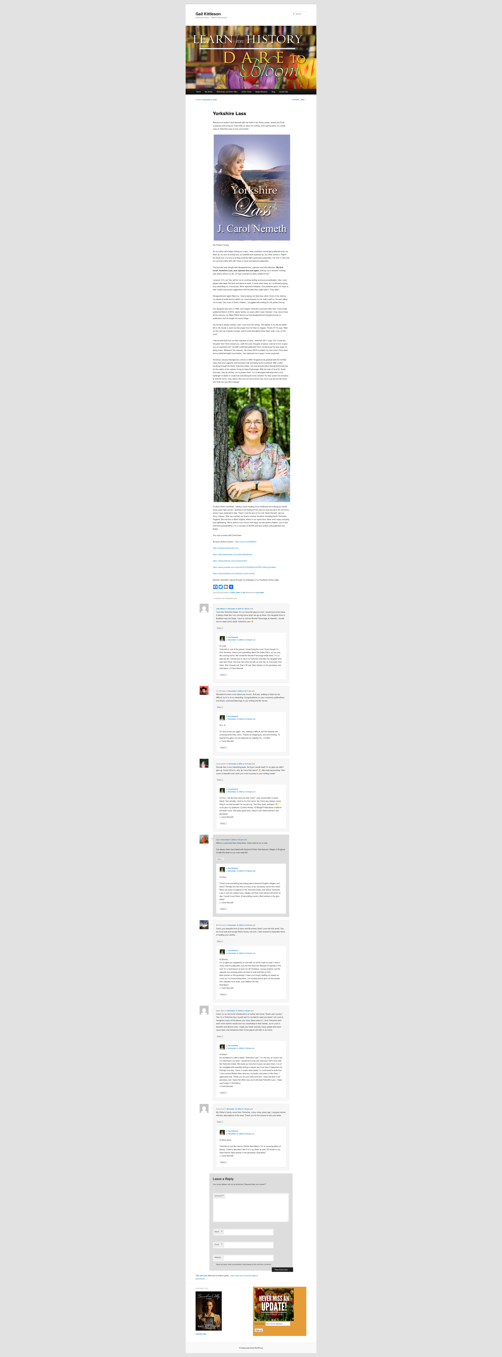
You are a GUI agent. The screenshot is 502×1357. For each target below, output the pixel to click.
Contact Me (283, 91)
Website (218, 1257)
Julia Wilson (220, 608)
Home (198, 91)
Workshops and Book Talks (227, 91)
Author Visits (246, 91)
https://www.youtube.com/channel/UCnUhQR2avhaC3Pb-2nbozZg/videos (244, 567)
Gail (244, 592)
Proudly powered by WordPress (251, 1348)
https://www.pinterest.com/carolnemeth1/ (230, 560)
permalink (260, 592)
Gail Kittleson (208, 13)
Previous (294, 99)
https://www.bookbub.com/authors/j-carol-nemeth (234, 573)
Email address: (260, 1324)
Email (219, 1244)
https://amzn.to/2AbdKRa (245, 541)
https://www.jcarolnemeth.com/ (226, 547)
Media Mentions (261, 91)
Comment (219, 1196)
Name (219, 1231)
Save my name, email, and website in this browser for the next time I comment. (243, 1264)
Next (303, 99)
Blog (273, 91)
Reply (220, 628)
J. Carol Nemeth (232, 637)
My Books (209, 91)
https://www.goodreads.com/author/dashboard (232, 554)
